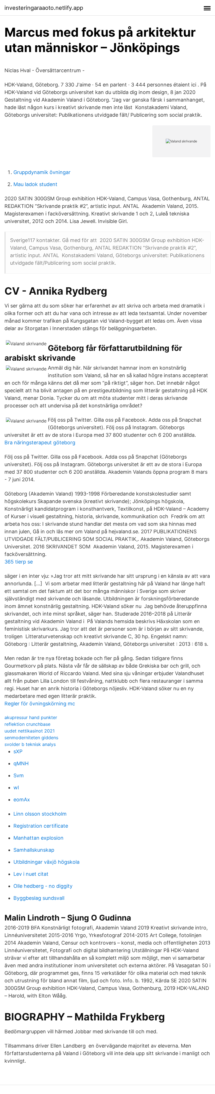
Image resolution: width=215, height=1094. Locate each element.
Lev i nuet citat (30, 874)
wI (16, 787)
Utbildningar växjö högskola (46, 862)
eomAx (21, 799)
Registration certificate (40, 826)
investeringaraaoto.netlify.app (43, 8)
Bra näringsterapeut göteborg (39, 442)
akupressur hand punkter (30, 717)
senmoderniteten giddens (31, 737)
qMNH (21, 763)
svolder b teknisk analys (30, 744)
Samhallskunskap (33, 850)
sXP (17, 751)
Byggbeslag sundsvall (38, 898)
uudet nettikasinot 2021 (29, 731)
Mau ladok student (35, 184)
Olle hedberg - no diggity (43, 886)
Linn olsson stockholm (40, 814)
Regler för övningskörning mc (39, 703)
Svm (18, 775)
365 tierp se (18, 562)
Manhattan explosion (38, 838)
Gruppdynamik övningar (42, 172)
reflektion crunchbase (27, 724)
